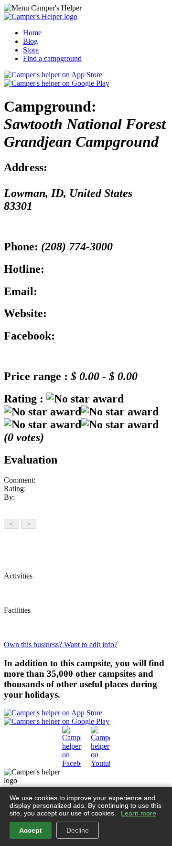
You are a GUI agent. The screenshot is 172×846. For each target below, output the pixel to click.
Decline (77, 830)
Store (31, 50)
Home (32, 33)
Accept (30, 830)
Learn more (138, 813)
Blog (30, 41)
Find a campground (52, 58)
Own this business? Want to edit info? (61, 644)
